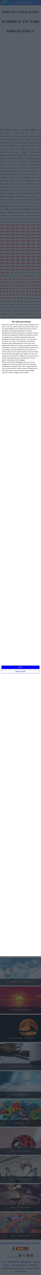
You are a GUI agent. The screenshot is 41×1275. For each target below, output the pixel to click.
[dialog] (20, 637)
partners (12, 324)
